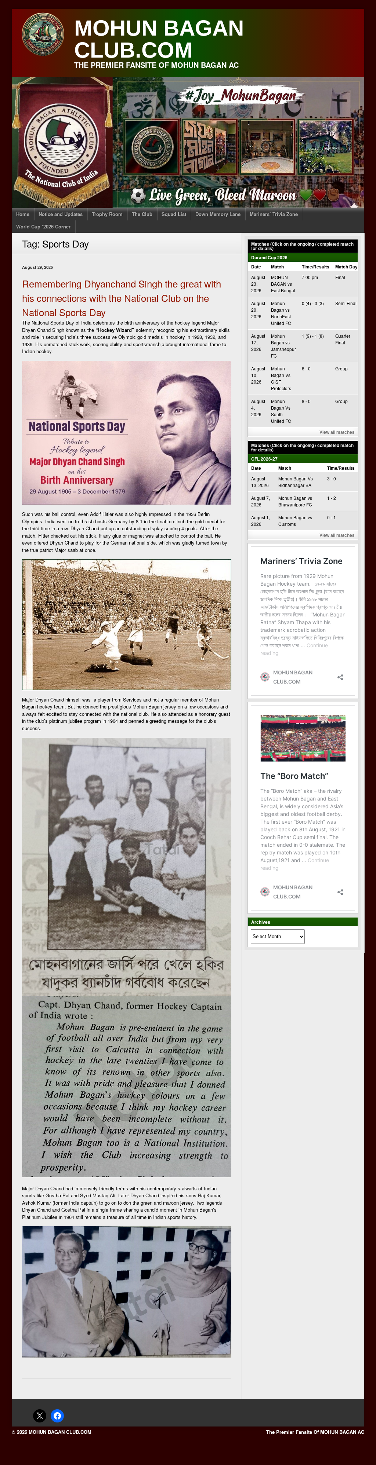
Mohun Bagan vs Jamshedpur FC (283, 346)
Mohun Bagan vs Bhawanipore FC (295, 501)
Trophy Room (107, 213)
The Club (142, 213)
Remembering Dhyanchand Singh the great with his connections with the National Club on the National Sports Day (121, 297)
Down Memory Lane (218, 213)
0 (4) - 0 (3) (313, 303)
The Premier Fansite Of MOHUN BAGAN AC (315, 1431)
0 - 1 (331, 517)
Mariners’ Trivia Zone (274, 213)
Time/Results (315, 266)
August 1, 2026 (260, 520)
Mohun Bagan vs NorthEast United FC (281, 313)
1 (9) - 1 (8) (313, 336)
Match (277, 266)
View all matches (337, 432)
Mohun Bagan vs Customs (295, 520)
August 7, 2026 (260, 501)
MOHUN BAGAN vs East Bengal (283, 283)
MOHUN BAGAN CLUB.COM (159, 39)
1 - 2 (331, 498)
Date (256, 266)
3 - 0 (331, 478)
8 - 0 (306, 401)
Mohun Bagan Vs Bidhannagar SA (295, 481)
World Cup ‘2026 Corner (43, 226)
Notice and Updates (61, 213)
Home (22, 213)
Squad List (174, 213)
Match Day (346, 266)
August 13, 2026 (260, 481)
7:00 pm (310, 277)
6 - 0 (306, 368)
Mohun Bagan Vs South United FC (281, 411)
